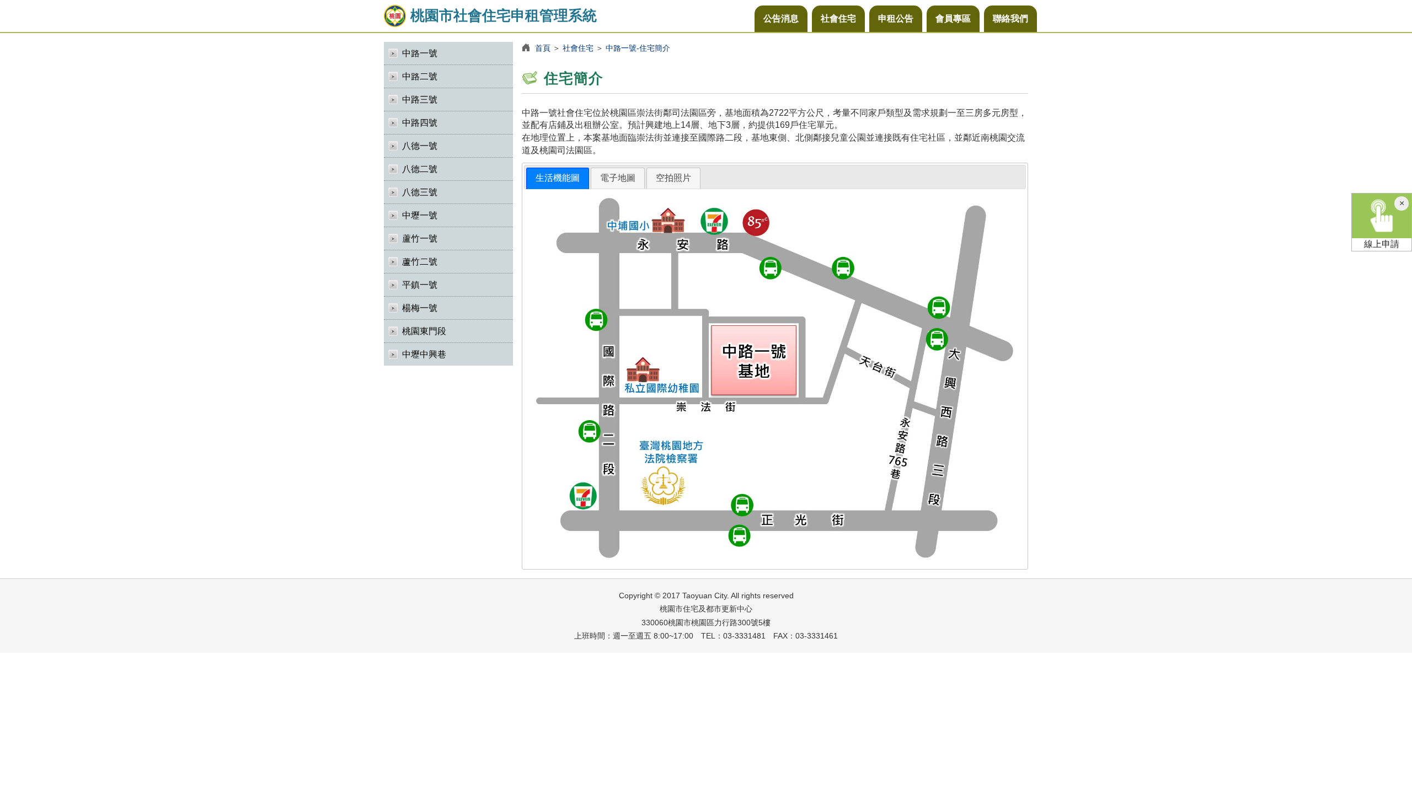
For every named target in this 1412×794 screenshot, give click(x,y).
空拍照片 (673, 178)
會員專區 (953, 18)
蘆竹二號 (419, 261)
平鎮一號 (419, 284)
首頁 (542, 48)
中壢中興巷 (424, 354)
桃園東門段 (424, 331)
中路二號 (419, 76)
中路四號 (419, 122)
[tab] (557, 178)
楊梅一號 (419, 308)
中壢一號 (419, 215)
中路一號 (419, 53)
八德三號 (419, 192)
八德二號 (419, 169)
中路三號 (419, 99)
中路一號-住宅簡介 (638, 48)
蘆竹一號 (419, 238)
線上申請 (1381, 244)
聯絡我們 (1010, 18)
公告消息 (781, 18)
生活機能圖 (558, 178)
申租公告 (895, 18)
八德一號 (419, 146)
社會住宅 (838, 18)
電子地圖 (617, 178)
